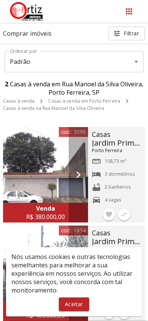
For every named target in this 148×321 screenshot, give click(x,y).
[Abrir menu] (129, 11)
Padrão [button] (20, 61)
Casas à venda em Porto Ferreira (84, 101)
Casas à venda (19, 101)
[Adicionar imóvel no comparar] (124, 214)
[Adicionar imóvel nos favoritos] (109, 214)
